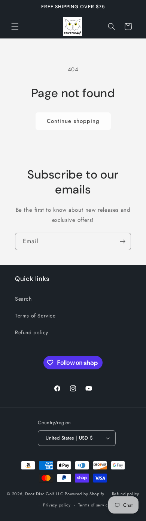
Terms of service (94, 505)
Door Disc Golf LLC (44, 493)
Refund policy (31, 332)
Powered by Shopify (84, 493)
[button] (15, 26)
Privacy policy (57, 505)
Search (23, 299)
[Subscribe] (122, 241)
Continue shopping (73, 121)
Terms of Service (35, 315)
